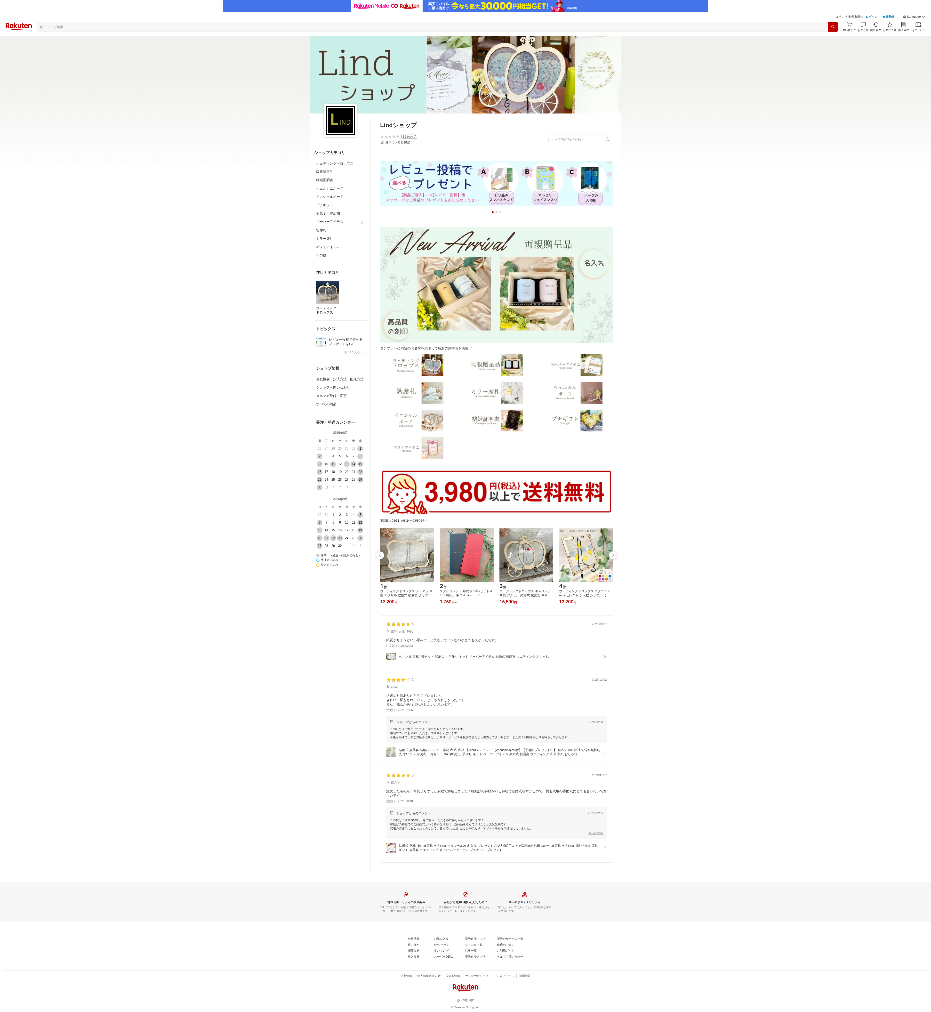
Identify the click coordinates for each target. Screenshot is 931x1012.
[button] (914, 17)
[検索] (833, 27)
